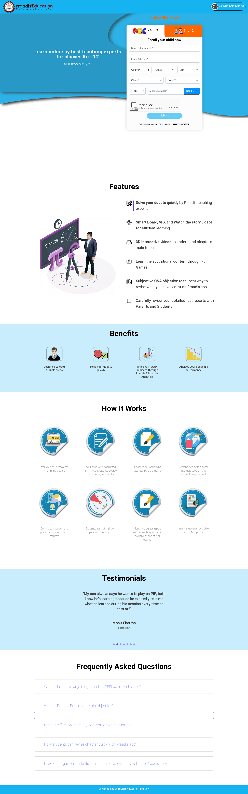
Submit (164, 115)
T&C (160, 124)
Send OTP (191, 91)
